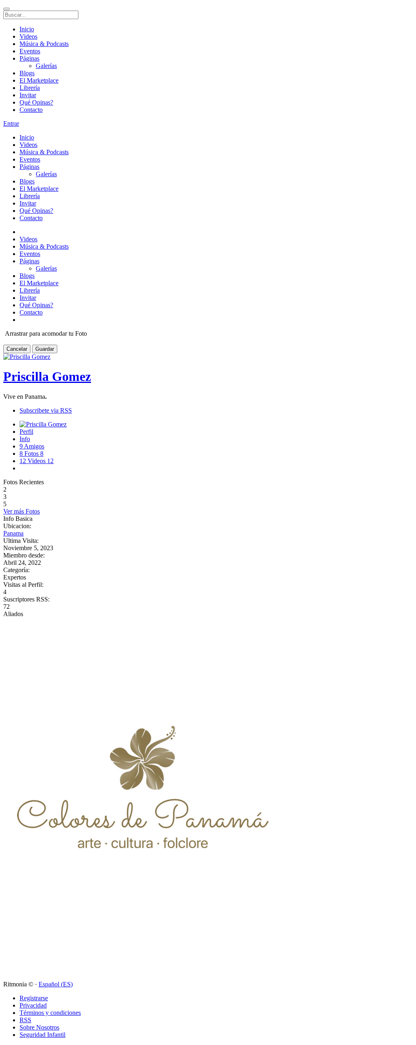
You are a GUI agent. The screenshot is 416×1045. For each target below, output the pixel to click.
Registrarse (34, 998)
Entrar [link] (11, 123)
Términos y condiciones (50, 1012)
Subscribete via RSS (46, 410)
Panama (13, 533)
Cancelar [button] (16, 349)
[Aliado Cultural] (142, 976)
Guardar (44, 349)
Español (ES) (56, 984)
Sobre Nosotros (39, 1027)
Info (25, 438)
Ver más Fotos (21, 511)
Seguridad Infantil (42, 1034)
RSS (25, 1020)
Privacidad (33, 1005)
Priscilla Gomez (47, 376)
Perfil (26, 431)
